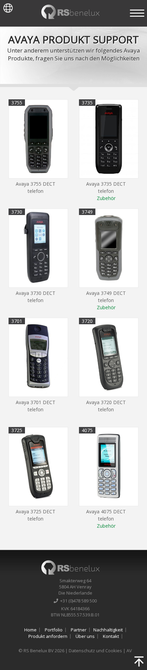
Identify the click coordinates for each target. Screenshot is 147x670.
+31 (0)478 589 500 (77, 601)
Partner (78, 630)
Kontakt (111, 636)
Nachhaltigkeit (108, 630)
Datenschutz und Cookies (95, 650)
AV (129, 650)
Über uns (85, 636)
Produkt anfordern (47, 636)
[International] (6, 6)
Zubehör (106, 198)
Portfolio (54, 630)
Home (30, 630)
